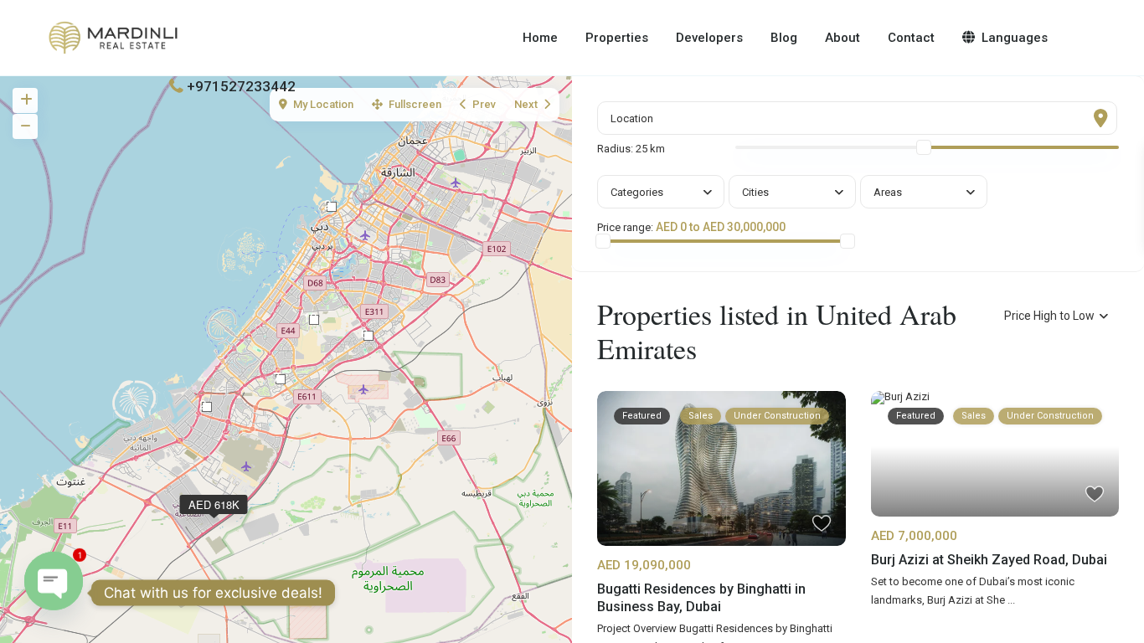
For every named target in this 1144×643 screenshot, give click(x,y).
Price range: (625, 228)
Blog (783, 37)
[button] (207, 407)
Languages (1015, 37)
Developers (709, 37)
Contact (911, 37)
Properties (616, 37)
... (1011, 600)
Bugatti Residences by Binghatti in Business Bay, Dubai (701, 598)
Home (540, 37)
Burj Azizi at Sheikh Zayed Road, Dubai (989, 560)
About (842, 37)
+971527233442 (241, 86)
